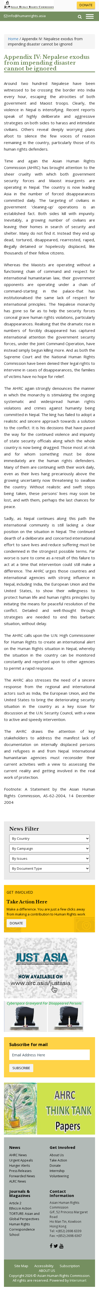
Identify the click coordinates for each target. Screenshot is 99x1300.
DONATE (85, 5)
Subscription (70, 1265)
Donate (55, 1165)
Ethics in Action (20, 1208)
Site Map (21, 1265)
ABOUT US (47, 1270)
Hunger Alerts (19, 1165)
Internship (57, 1171)
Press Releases (20, 1171)
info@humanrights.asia (27, 15)
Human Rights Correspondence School (22, 1229)
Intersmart (78, 1280)
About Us (57, 1155)
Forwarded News (22, 1176)
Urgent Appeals (21, 1160)
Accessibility (44, 1265)
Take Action (58, 1160)
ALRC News (17, 1181)
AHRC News (18, 1155)
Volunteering (59, 1176)
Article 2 (15, 1203)
